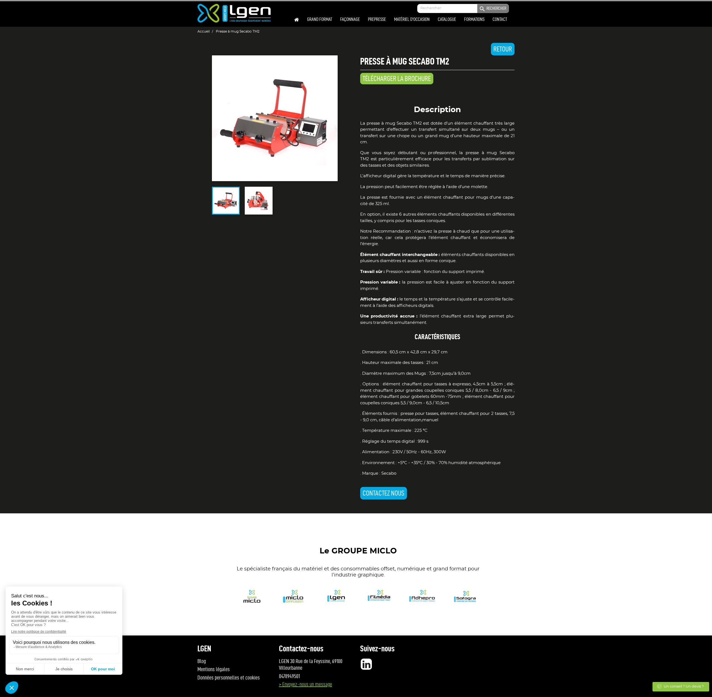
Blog (201, 661)
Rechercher (492, 9)
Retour (502, 49)
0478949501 (289, 676)
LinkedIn (366, 664)
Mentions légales (213, 669)
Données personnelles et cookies (228, 677)
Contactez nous (383, 493)
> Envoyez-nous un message (305, 684)
